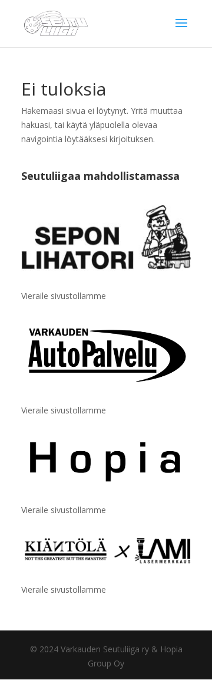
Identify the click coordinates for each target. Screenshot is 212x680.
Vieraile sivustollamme (63, 295)
